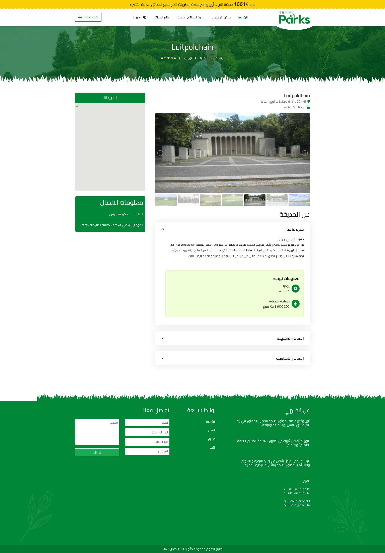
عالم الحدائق (161, 17)
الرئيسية (243, 17)
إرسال (97, 452)
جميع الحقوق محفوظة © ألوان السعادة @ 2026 (193, 549)
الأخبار (212, 448)
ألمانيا (204, 58)
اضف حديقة (91, 17)
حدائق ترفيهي (221, 17)
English (138, 17)
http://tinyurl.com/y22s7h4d (101, 225)
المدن (212, 430)
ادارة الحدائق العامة (191, 17)
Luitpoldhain (168, 58)
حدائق (212, 439)
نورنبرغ (188, 58)
